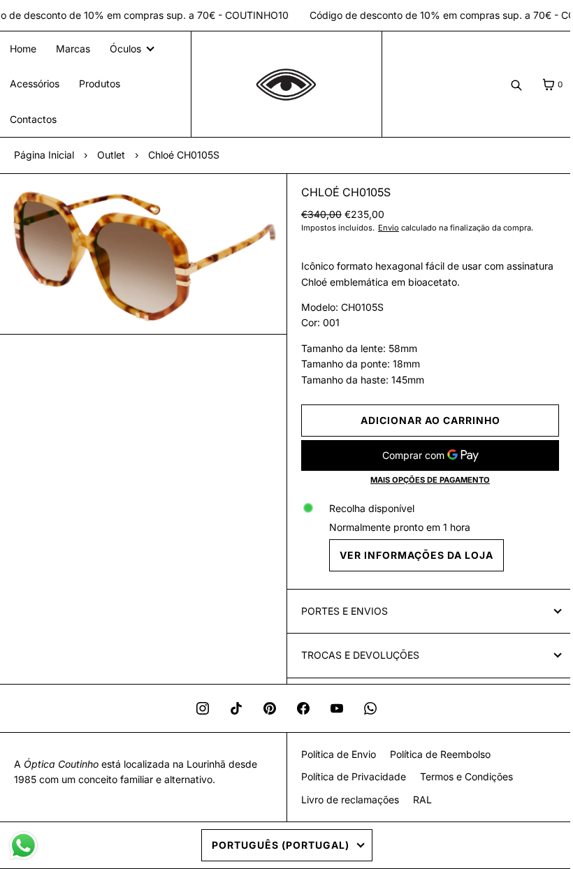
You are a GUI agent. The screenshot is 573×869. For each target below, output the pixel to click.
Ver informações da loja (411, 555)
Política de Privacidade (348, 776)
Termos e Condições (460, 776)
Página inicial (44, 155)
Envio (383, 228)
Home (23, 48)
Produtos (99, 83)
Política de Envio (333, 754)
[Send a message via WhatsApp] (23, 845)
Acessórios (34, 83)
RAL (416, 799)
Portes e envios (339, 611)
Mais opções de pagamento (422, 480)
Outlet (111, 155)
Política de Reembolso (434, 754)
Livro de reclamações (344, 799)
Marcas (73, 48)
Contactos (33, 119)
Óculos (125, 48)
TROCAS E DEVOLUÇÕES (355, 655)
